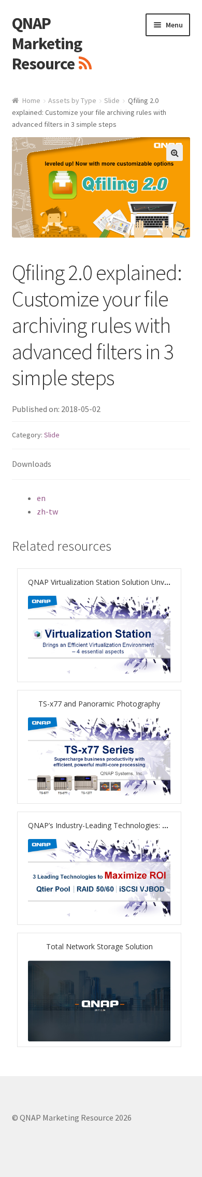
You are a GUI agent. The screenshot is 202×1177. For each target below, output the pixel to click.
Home (31, 100)
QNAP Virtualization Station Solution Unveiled (104, 582)
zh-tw (47, 511)
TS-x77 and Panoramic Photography (99, 704)
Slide (112, 100)
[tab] (101, 464)
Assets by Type (72, 100)
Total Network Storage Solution (99, 946)
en (41, 498)
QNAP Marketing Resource (47, 43)
